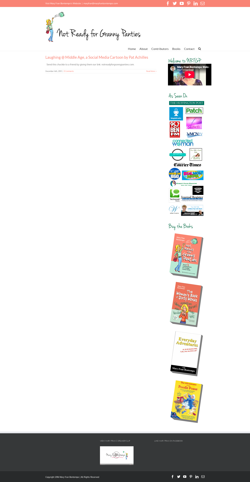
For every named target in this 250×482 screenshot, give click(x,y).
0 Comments (69, 71)
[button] (199, 49)
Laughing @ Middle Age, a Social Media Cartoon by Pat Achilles (96, 57)
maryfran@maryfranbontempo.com (100, 3)
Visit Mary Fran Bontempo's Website (63, 3)
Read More (150, 71)
